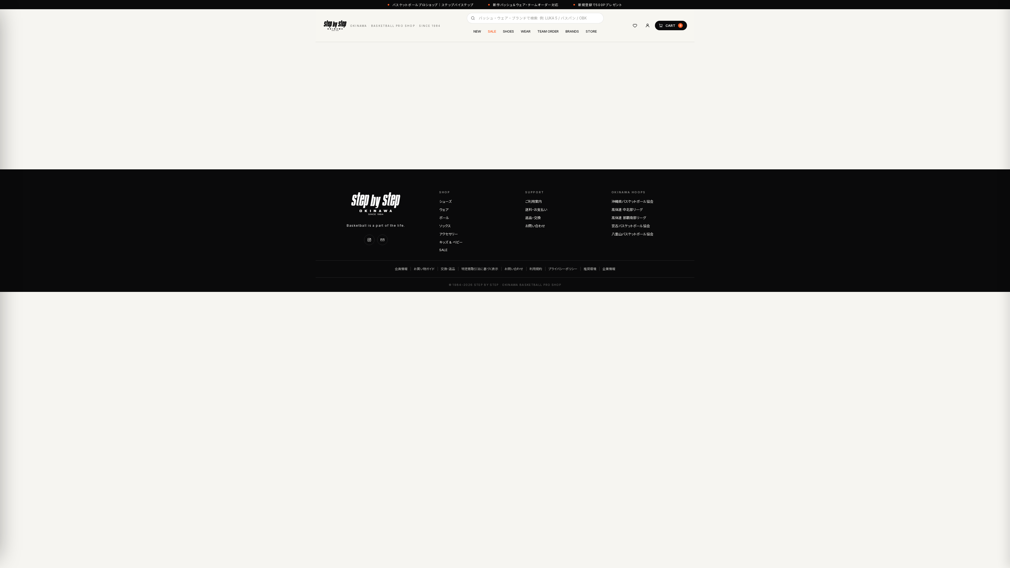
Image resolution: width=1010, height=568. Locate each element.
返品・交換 (533, 218)
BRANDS (572, 31)
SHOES (508, 31)
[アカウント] (647, 25)
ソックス (445, 226)
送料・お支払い (536, 209)
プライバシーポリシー (562, 269)
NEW (477, 31)
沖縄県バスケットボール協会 (632, 201)
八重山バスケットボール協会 (632, 234)
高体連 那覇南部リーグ (629, 218)
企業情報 (609, 269)
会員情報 (401, 269)
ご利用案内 (533, 201)
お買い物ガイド (424, 269)
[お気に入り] (635, 25)
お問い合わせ (535, 226)
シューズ (445, 201)
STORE (591, 31)
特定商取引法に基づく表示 (479, 269)
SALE (492, 31)
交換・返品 (448, 269)
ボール (444, 218)
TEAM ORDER (548, 31)
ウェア (443, 209)
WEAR (526, 31)
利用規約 (535, 269)
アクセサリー (448, 234)
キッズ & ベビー (451, 242)
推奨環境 (590, 269)
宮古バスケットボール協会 (631, 226)
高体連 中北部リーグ (627, 209)
